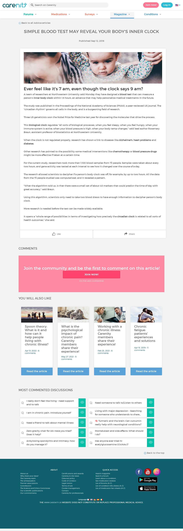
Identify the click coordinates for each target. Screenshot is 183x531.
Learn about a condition (106, 478)
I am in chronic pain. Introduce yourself (48, 412)
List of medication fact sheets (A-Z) (110, 488)
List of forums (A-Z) (104, 483)
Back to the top (155, 452)
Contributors (25, 486)
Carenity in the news (70, 476)
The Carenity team (28, 478)
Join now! (151, 4)
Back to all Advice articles (35, 22)
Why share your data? (29, 476)
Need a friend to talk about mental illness (50, 422)
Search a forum (102, 476)
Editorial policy (68, 478)
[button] (30, 15)
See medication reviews (106, 481)
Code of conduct (69, 481)
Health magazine (103, 473)
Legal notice (67, 483)
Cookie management (71, 488)
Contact (65, 491)
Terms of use (67, 486)
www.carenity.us (52, 502)
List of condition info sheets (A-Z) (110, 486)
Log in (166, 4)
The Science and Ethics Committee (35, 488)
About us (24, 473)
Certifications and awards (73, 473)
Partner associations (29, 483)
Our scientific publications (31, 491)
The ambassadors (27, 481)
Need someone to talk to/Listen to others (118, 402)
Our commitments (28, 493)
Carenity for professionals (72, 493)
